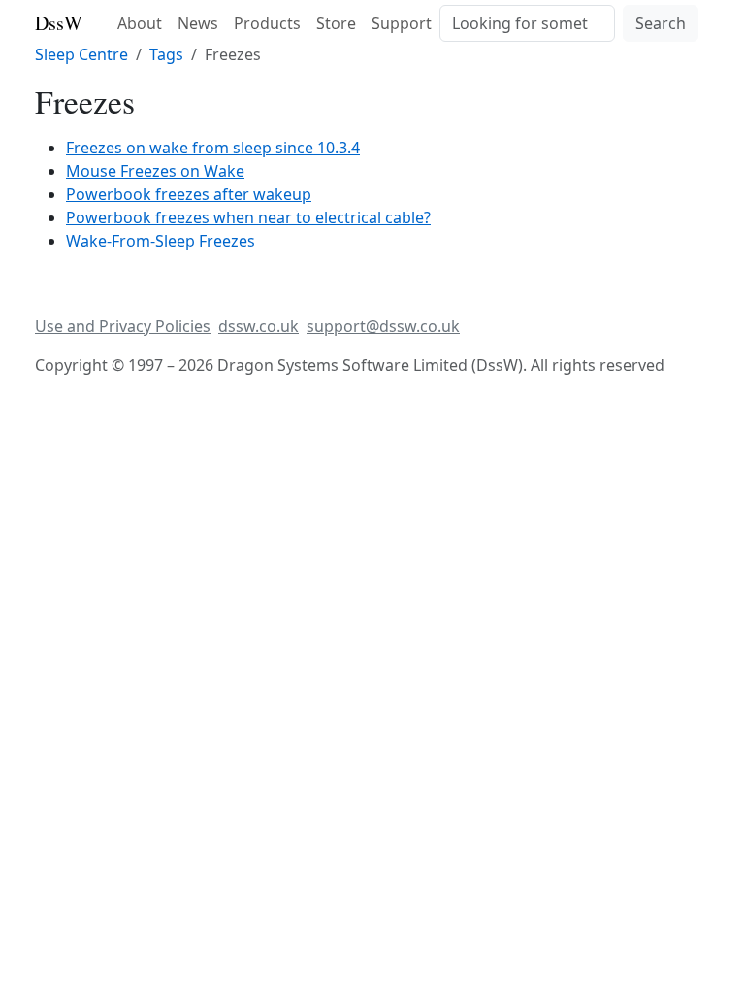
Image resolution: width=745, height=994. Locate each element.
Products (267, 23)
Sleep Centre (81, 54)
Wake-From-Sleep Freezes (160, 240)
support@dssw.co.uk (383, 326)
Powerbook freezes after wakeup (188, 194)
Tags (166, 54)
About (139, 23)
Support (402, 23)
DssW (58, 23)
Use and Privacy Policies (123, 326)
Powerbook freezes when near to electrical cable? (248, 217)
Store (336, 23)
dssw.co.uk (258, 326)
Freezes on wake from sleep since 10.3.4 (213, 147)
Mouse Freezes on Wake (155, 171)
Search (660, 23)
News (198, 23)
